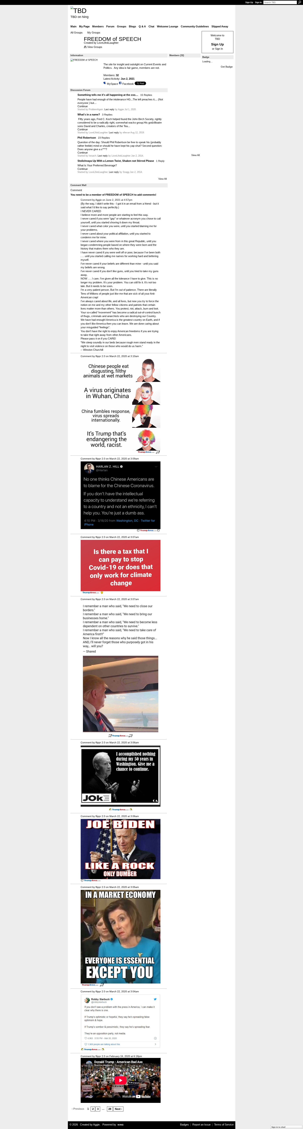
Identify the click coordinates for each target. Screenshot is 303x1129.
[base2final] (175, 103)
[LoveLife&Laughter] (76, 45)
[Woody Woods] (175, 94)
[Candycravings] (194, 131)
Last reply (109, 109)
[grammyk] (175, 112)
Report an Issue (201, 1124)
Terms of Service (224, 1124)
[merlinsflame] (175, 140)
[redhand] (194, 94)
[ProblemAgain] (184, 66)
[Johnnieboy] (184, 131)
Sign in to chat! (278, 1127)
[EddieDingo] (194, 103)
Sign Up (249, 2)
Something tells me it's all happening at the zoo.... (108, 94)
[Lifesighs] (194, 85)
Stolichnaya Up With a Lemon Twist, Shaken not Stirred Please (116, 160)
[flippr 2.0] (184, 112)
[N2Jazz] (194, 150)
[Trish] (184, 94)
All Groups (76, 32)
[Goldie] (184, 122)
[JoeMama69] (175, 131)
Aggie (98, 199)
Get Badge (227, 66)
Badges (184, 1124)
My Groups (93, 32)
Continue (83, 106)
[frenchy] (184, 103)
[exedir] (194, 75)
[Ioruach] (175, 85)
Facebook (128, 83)
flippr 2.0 (100, 356)
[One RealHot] (175, 150)
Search (299, 2)
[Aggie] (175, 122)
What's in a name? (89, 114)
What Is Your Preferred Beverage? (97, 165)
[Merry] (194, 112)
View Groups (94, 46)
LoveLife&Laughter (108, 42)
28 (109, 1108)
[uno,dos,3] (184, 150)
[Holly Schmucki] (194, 140)
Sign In (258, 2)
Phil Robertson (87, 137)
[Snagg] (194, 66)
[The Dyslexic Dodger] (184, 75)
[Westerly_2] (184, 140)
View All (162, 178)
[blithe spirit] (194, 122)
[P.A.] (175, 75)
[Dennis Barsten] (184, 85)
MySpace (112, 83)
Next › (118, 1108)
